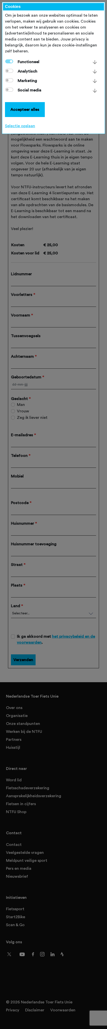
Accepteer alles (24, 110)
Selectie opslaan (20, 126)
